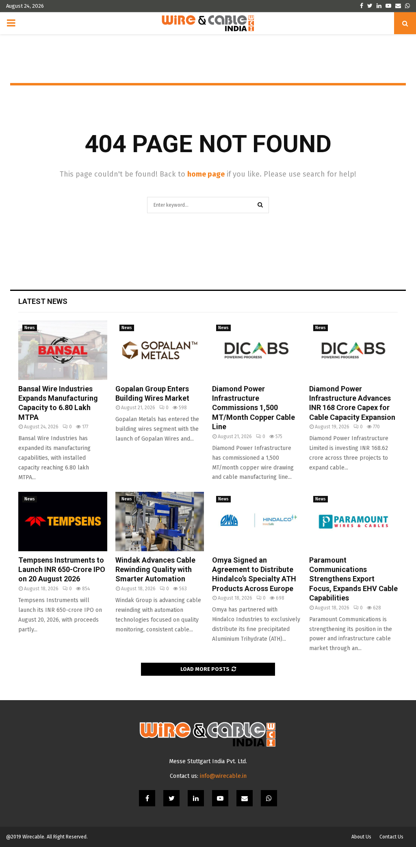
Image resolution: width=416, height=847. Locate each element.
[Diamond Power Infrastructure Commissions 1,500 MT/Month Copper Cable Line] (256, 350)
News (29, 327)
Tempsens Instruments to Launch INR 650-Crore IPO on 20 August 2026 (61, 569)
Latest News (42, 301)
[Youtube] (220, 798)
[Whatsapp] (269, 798)
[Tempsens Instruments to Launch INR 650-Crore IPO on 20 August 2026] (62, 521)
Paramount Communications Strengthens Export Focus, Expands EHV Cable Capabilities (353, 579)
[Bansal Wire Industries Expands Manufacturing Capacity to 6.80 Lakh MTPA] (62, 350)
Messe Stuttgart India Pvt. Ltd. (208, 761)
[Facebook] (147, 798)
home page (206, 174)
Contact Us (391, 837)
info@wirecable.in (223, 776)
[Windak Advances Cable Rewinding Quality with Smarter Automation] (159, 521)
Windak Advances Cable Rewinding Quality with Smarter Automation (155, 569)
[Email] (244, 798)
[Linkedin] (196, 798)
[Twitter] (171, 798)
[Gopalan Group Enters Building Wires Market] (159, 350)
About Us (361, 837)
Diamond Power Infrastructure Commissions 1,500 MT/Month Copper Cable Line (253, 407)
